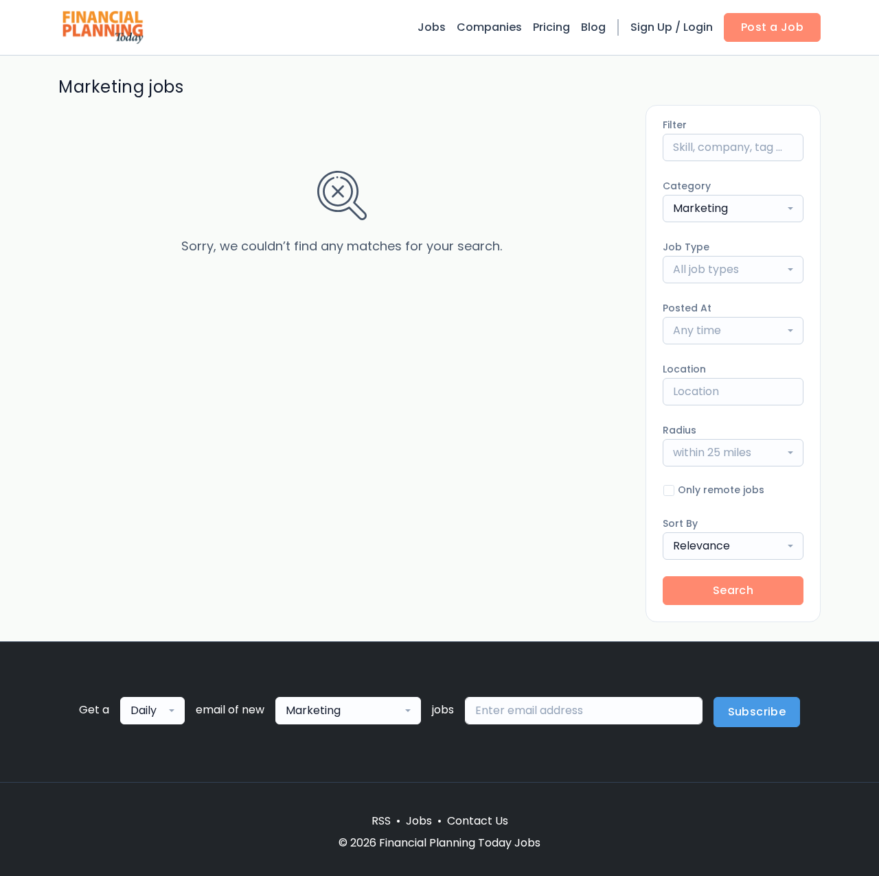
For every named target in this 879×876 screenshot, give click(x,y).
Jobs (432, 27)
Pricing (551, 27)
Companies (489, 27)
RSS (381, 821)
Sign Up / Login (671, 27)
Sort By (680, 523)
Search (733, 590)
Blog (593, 27)
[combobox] (733, 208)
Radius (679, 430)
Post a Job (772, 27)
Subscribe (757, 712)
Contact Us (477, 821)
